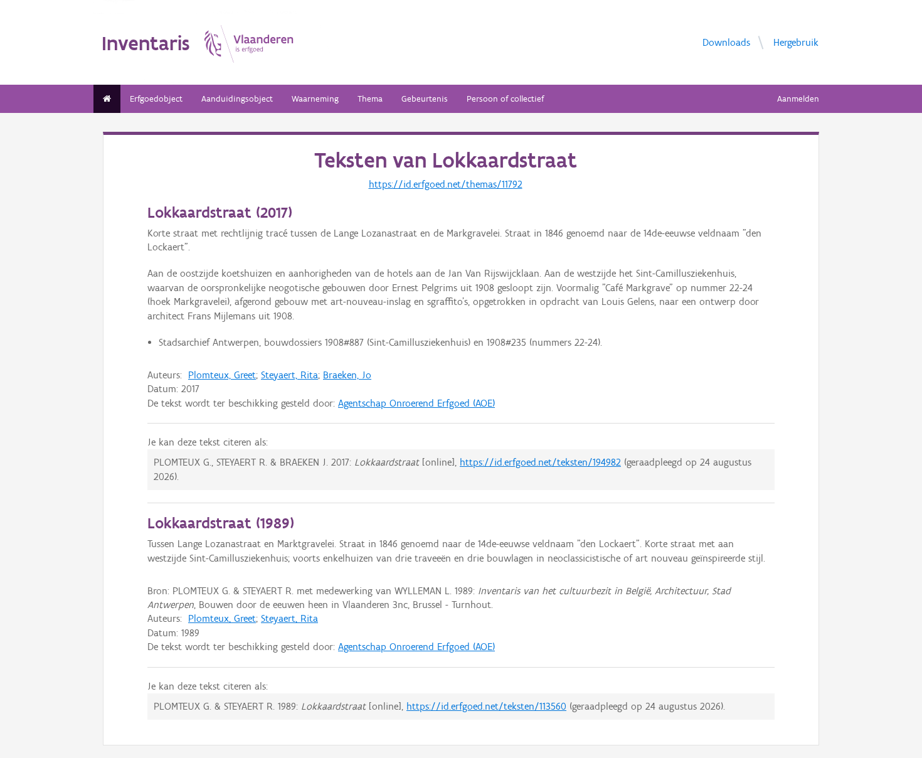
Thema (370, 98)
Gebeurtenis (424, 98)
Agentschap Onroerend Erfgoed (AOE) (416, 403)
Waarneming (315, 98)
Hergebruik (796, 42)
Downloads (726, 42)
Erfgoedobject (156, 98)
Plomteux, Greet (222, 375)
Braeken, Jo (347, 375)
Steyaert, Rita (289, 375)
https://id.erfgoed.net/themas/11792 (445, 184)
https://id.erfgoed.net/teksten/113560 (486, 706)
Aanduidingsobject (237, 98)
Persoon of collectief (505, 98)
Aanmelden (798, 98)
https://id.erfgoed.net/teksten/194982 (540, 462)
